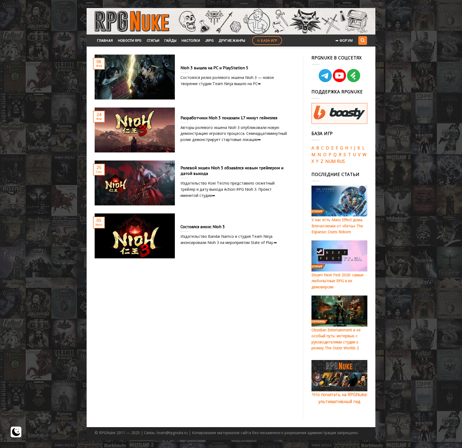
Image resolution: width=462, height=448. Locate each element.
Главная (105, 41)
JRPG (209, 41)
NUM (330, 161)
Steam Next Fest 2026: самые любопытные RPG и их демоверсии (337, 280)
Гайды (170, 41)
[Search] (362, 40)
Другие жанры (232, 41)
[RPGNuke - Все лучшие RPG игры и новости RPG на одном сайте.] (132, 21)
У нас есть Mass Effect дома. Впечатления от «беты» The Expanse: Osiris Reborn (337, 225)
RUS (341, 161)
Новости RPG (130, 41)
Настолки (191, 41)
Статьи (153, 41)
